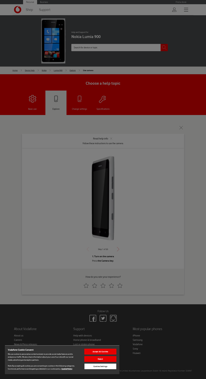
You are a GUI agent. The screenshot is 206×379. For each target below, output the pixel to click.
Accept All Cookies (100, 351)
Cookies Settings (100, 366)
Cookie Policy (66, 369)
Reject (100, 359)
